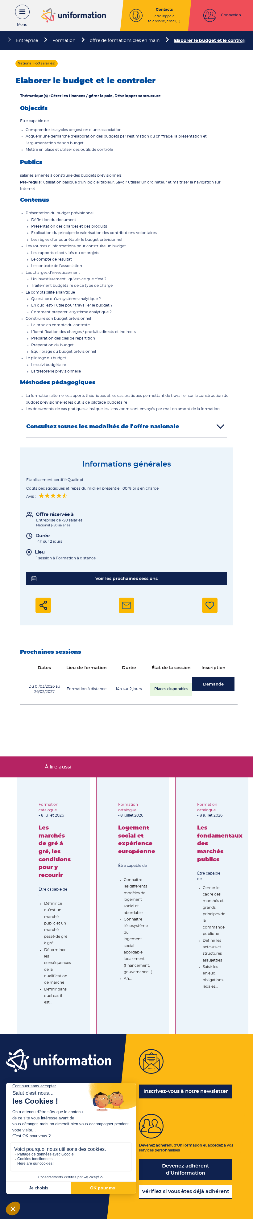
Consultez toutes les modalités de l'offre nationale (102, 427)
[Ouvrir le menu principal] (19, 15)
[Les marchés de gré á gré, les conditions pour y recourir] (53, 905)
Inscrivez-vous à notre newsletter (185, 1091)
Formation (63, 41)
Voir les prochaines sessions (126, 579)
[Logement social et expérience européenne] (133, 905)
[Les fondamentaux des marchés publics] (212, 905)
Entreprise (27, 41)
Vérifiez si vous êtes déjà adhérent (185, 1191)
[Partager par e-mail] (126, 605)
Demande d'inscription (213, 686)
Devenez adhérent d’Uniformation (185, 1169)
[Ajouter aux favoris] (210, 605)
